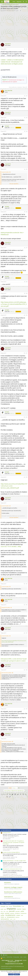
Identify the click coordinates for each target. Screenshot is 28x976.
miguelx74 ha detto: (6, 607)
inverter (19, 909)
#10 (26, 315)
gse (5, 909)
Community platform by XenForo (12, 966)
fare (7, 906)
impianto (11, 908)
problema (17, 913)
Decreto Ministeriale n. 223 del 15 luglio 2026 (14, 860)
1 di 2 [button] (10, 788)
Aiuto (21, 957)
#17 (26, 633)
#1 (26, 49)
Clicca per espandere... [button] (14, 183)
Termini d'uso (9, 957)
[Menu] (2, 1)
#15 (26, 583)
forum (10, 906)
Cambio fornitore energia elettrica (11, 852)
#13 (26, 477)
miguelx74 (4, 10)
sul (5, 917)
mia (2, 911)
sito (20, 10)
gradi (2, 909)
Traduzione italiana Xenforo (6, 968)
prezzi (17, 10)
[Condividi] (25, 49)
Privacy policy (16, 957)
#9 (26, 293)
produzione (23, 913)
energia (3, 906)
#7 (26, 247)
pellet (22, 911)
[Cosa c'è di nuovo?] (23, 1)
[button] (1, 955)
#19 (26, 708)
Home (24, 957)
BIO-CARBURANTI (6, 838)
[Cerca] (26, 1)
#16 (26, 604)
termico (17, 917)
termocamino (5, 919)
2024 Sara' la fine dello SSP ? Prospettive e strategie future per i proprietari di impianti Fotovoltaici (13, 842)
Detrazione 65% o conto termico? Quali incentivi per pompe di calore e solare (14, 660)
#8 (26, 281)
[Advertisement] (14, 26)
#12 (26, 417)
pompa (7, 913)
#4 (26, 131)
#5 (26, 169)
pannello (17, 911)
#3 (26, 117)
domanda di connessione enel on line (12, 869)
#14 (26, 503)
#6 (26, 211)
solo (22, 915)
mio (4, 911)
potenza (12, 913)
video (14, 919)
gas (23, 906)
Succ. (14, 788)
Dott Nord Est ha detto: (7, 672)
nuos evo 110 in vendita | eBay (11, 546)
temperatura (11, 917)
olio (7, 911)
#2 (26, 95)
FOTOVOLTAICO (6, 850)
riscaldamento (10, 915)
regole (11, 919)
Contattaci (3, 957)
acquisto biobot (7, 832)
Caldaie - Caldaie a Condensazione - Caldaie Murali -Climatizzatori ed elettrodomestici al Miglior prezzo (12, 62)
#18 (26, 669)
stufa (2, 917)
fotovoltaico (17, 906)
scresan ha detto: (5, 172)
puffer (2, 915)
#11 (26, 353)
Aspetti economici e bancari (9, 858)
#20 (26, 738)
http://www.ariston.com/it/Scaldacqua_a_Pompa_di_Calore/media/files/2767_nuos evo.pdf (14, 304)
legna (24, 909)
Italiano (5, 955)
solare (18, 915)
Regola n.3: (5, 80)
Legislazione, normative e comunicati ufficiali (12, 867)
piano (2, 913)
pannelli (12, 911)
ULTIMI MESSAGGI (6, 830)
